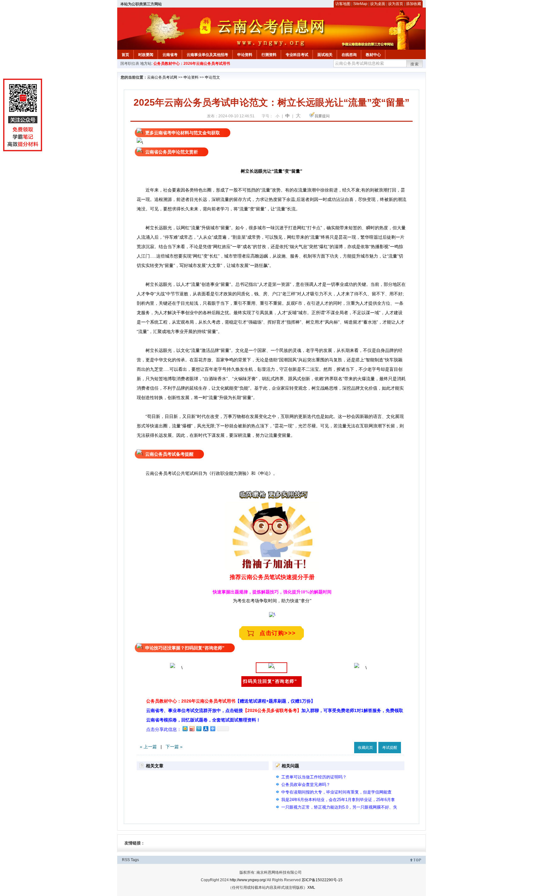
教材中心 (373, 55)
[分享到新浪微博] (191, 728)
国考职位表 (129, 63)
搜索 (414, 64)
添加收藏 (413, 4)
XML (311, 887)
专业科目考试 (297, 55)
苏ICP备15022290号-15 (322, 880)
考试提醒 (389, 747)
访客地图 (342, 4)
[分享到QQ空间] (184, 728)
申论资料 (244, 55)
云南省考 (170, 55)
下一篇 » (174, 746)
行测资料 (269, 55)
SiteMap (360, 4)
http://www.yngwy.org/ (248, 880)
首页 (125, 55)
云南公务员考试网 (162, 77)
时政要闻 (145, 55)
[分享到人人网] (205, 728)
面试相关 (324, 55)
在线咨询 (349, 55)
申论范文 (212, 77)
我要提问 (322, 116)
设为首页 (395, 4)
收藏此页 (365, 747)
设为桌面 (377, 4)
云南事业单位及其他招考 (207, 55)
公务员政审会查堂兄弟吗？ (305, 784)
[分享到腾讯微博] (198, 728)
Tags (135, 860)
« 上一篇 (148, 746)
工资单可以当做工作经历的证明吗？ (314, 777)
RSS (126, 860)
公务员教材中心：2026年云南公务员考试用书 (191, 63)
